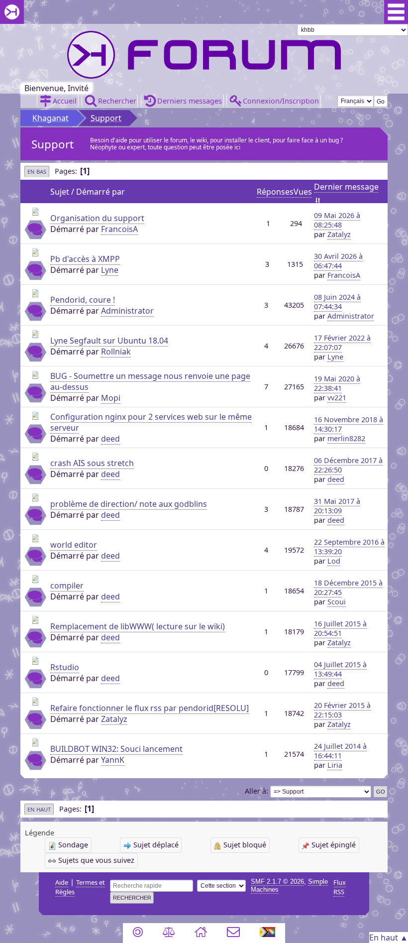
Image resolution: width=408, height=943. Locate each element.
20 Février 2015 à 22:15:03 (342, 710)
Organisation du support (97, 218)
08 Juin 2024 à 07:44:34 (337, 301)
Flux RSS (339, 887)
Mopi (110, 397)
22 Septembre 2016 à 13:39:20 (349, 546)
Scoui (336, 601)
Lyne (109, 269)
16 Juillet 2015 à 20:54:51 (340, 628)
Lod (333, 561)
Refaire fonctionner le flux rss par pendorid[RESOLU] (149, 708)
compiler (67, 585)
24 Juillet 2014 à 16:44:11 (340, 750)
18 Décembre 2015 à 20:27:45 (348, 587)
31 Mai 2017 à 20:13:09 (337, 505)
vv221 (336, 397)
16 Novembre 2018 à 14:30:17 (348, 424)
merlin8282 (346, 438)
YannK (112, 759)
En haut (39, 809)
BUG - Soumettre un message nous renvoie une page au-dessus (150, 381)
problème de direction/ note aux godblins (128, 503)
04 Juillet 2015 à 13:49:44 (340, 669)
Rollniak (116, 351)
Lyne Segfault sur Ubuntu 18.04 (109, 340)
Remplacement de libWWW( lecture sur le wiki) (137, 626)
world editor (73, 544)
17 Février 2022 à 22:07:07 (342, 342)
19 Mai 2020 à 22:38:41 (337, 383)
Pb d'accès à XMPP (85, 258)
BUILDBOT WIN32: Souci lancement (116, 748)
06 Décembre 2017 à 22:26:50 (348, 465)
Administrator (127, 310)
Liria (334, 765)
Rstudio (64, 667)
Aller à (255, 791)
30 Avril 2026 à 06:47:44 (338, 260)
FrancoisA (119, 229)
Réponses (275, 191)
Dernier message (346, 186)
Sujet (59, 191)
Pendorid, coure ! (82, 299)
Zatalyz (339, 234)
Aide (61, 882)
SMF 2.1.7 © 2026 (277, 881)
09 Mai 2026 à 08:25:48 (337, 220)
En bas (36, 171)
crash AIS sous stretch (92, 463)
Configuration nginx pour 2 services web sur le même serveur (151, 422)
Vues (303, 191)
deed (110, 438)
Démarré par (100, 191)
